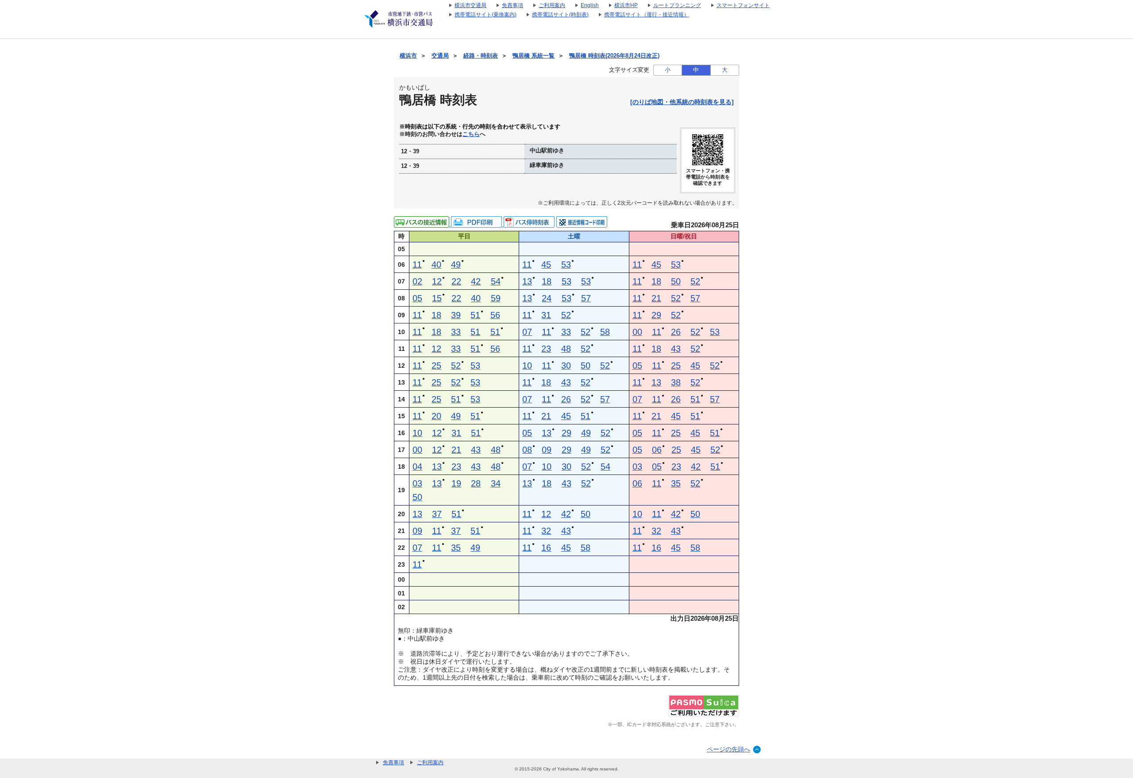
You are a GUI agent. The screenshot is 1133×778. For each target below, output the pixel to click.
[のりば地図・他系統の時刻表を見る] (682, 101)
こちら (471, 134)
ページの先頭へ (728, 749)
